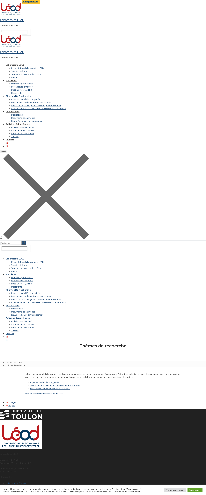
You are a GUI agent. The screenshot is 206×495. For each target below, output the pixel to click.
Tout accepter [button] (195, 490)
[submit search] (23, 243)
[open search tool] (44, 238)
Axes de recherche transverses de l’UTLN (45, 393)
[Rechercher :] (13, 243)
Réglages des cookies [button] (175, 490)
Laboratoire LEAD (12, 20)
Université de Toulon (16, 483)
